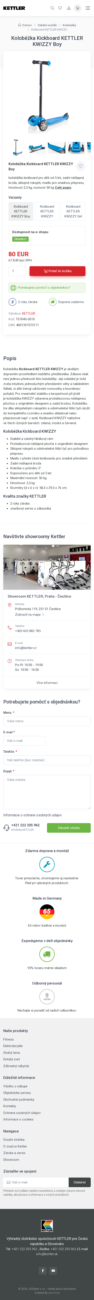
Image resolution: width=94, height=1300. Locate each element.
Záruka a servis (14, 1153)
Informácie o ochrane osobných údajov (32, 815)
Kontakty (9, 1106)
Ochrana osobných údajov (22, 1113)
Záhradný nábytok (16, 1066)
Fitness (8, 1039)
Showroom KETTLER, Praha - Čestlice (39, 596)
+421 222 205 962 (25, 825)
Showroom (11, 1160)
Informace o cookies (18, 1119)
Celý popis (63, 188)
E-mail (9, 732)
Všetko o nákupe (15, 1086)
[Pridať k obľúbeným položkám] (80, 166)
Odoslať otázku (69, 828)
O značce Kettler (15, 1146)
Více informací (47, 683)
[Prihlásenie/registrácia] (69, 8)
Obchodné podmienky (18, 1100)
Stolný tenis (11, 1053)
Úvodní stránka (13, 1140)
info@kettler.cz (26, 648)
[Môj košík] (78, 8)
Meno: (8, 712)
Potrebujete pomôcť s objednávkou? (44, 288)
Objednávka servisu (17, 1093)
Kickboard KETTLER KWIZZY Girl (73, 211)
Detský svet (11, 1059)
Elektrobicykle (13, 1046)
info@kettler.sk (47, 1254)
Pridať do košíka (60, 271)
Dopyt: (8, 771)
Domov (27, 25)
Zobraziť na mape (28, 615)
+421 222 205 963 (63, 1249)
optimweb (54, 1292)
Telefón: (10, 751)
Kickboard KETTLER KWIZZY (47, 211)
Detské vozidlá (47, 25)
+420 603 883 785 (28, 631)
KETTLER (28, 313)
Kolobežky (69, 25)
